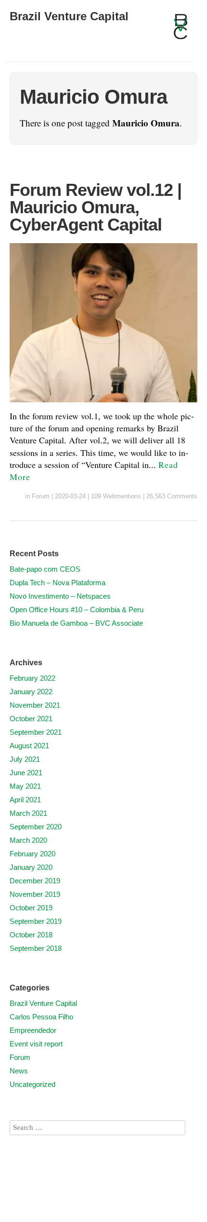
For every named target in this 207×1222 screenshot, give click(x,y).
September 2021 (36, 732)
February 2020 (32, 854)
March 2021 (28, 813)
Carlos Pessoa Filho (41, 1017)
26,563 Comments (171, 496)
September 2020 (36, 827)
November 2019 (35, 894)
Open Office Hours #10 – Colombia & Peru (76, 609)
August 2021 (29, 745)
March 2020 (28, 840)
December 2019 (35, 881)
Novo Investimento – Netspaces (60, 596)
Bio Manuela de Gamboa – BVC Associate (76, 623)
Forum (41, 496)
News (19, 1071)
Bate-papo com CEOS (45, 569)
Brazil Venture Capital (69, 16)
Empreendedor (33, 1030)
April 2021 (25, 800)
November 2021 (35, 705)
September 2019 (36, 921)
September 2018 (36, 948)
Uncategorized (32, 1084)
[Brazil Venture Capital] (180, 31)
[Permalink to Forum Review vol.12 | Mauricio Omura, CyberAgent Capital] (103, 404)
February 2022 (32, 678)
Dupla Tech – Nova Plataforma (57, 582)
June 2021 (26, 773)
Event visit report (36, 1044)
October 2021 (31, 718)
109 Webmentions (116, 496)
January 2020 (31, 867)
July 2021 (25, 759)
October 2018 (31, 935)
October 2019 (31, 908)
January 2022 (31, 691)
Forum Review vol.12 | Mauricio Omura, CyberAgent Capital (95, 207)
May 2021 (25, 786)
